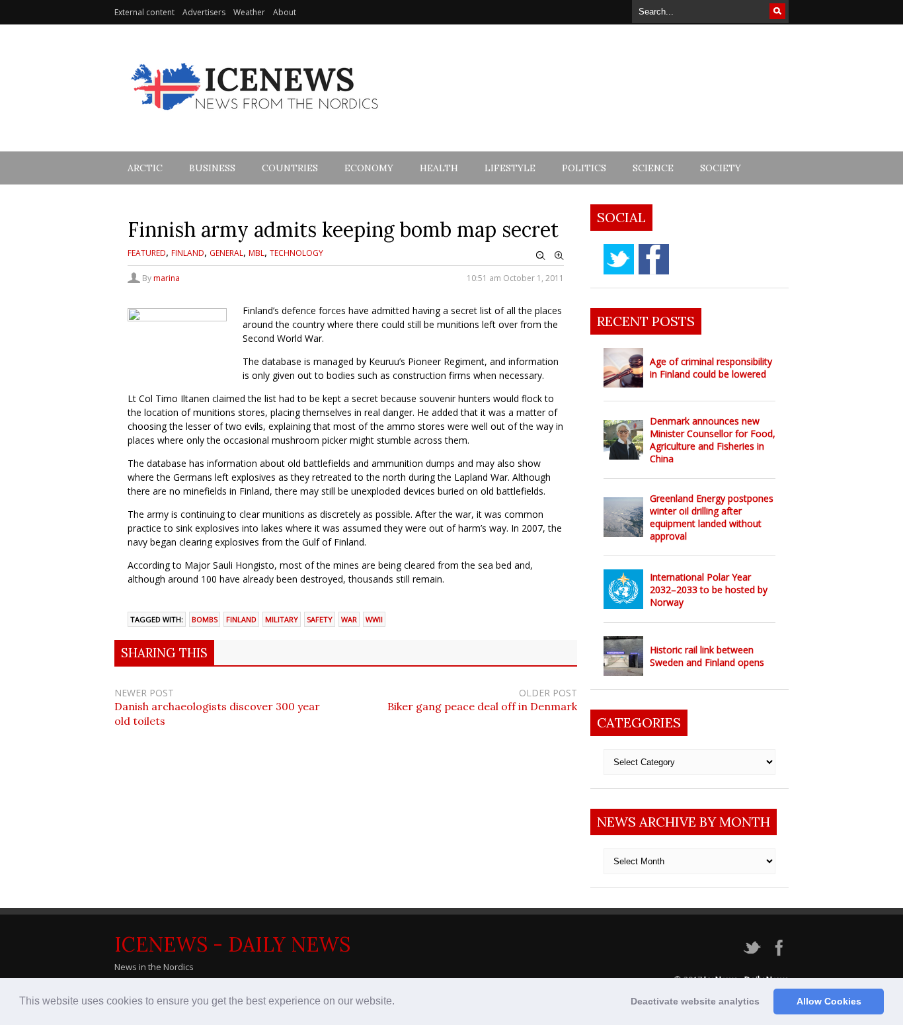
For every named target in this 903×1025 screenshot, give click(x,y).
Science (653, 168)
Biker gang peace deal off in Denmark (482, 706)
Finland (187, 253)
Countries (290, 168)
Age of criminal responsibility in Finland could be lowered (711, 367)
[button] (399, 1002)
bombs (204, 619)
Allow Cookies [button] (829, 1001)
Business (212, 168)
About (284, 12)
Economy (368, 168)
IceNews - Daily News (232, 944)
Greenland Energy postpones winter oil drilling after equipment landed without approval (711, 517)
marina (166, 278)
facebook (654, 259)
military (281, 619)
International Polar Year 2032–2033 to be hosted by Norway (708, 589)
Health (439, 168)
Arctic (145, 168)
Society (720, 168)
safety (320, 619)
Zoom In (559, 256)
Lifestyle (510, 168)
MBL (256, 253)
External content (144, 12)
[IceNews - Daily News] (255, 117)
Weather (249, 12)
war (349, 619)
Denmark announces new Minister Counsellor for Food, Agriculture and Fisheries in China (712, 440)
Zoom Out (540, 256)
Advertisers (203, 12)
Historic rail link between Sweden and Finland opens (707, 656)
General (226, 253)
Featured (147, 253)
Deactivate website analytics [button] (695, 1001)
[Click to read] (623, 368)
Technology (296, 253)
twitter (619, 259)
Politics (584, 168)
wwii (374, 619)
